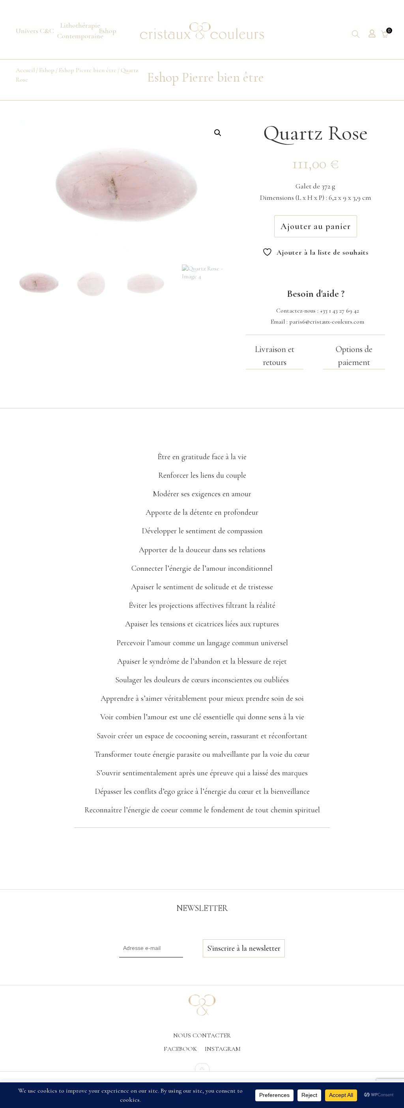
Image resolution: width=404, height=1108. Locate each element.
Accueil (25, 70)
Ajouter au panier (316, 226)
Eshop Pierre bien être (87, 70)
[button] (218, 133)
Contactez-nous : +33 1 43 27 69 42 (317, 311)
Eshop (46, 70)
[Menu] (35, 31)
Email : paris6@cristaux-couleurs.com (317, 322)
